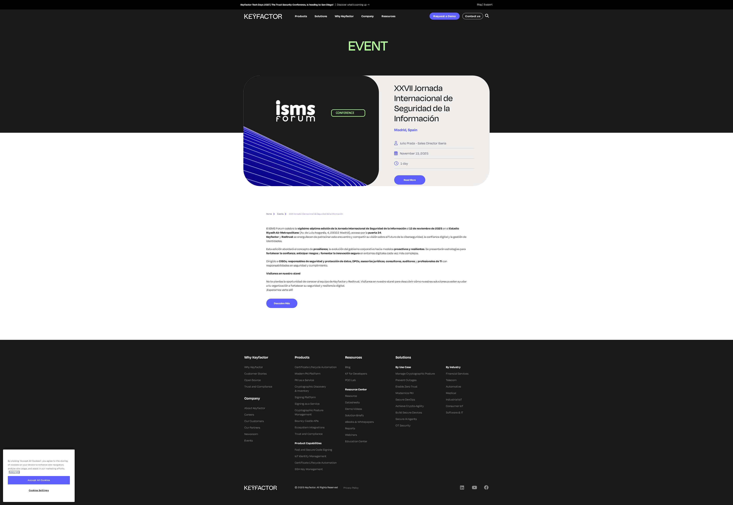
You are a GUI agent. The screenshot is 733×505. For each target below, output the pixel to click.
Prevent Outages (406, 380)
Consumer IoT (454, 406)
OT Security (403, 425)
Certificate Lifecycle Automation (316, 367)
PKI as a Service (304, 380)
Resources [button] (388, 16)
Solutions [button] (321, 16)
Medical (451, 393)
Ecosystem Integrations (310, 427)
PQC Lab (350, 380)
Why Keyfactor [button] (344, 16)
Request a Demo (444, 16)
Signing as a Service (307, 403)
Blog (479, 4)
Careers (249, 414)
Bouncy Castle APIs (307, 421)
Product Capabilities (308, 443)
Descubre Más (282, 303)
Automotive (453, 386)
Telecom (451, 380)
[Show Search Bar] (487, 16)
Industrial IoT (454, 399)
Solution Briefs (354, 415)
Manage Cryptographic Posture (415, 373)
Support (488, 4)
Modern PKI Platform (307, 373)
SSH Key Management (309, 469)
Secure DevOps (405, 399)
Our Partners (252, 427)
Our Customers (254, 421)
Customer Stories (255, 373)
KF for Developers (356, 373)
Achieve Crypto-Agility (410, 406)
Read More (410, 179)
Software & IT (454, 412)
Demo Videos (353, 409)
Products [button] (301, 16)
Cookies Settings (39, 490)
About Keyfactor (254, 408)
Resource (351, 396)
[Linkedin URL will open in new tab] (462, 487)
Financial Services (457, 373)
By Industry (453, 367)
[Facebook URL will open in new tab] (486, 487)
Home (269, 214)
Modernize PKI (404, 393)
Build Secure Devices (409, 412)
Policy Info (14, 472)
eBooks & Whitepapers (359, 422)
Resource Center (356, 389)
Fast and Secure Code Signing (313, 449)
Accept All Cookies (39, 480)
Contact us (472, 16)
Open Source (252, 380)
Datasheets (352, 402)
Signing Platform (305, 397)
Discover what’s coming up (350, 4)
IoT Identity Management (310, 456)
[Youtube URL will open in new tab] (474, 487)
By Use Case (403, 367)
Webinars (351, 435)
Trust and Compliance (258, 386)
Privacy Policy (351, 487)
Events (280, 214)
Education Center (356, 441)
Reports (350, 428)
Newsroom (251, 434)
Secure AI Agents (406, 419)
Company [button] (367, 16)
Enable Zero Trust (406, 386)
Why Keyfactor (253, 367)
